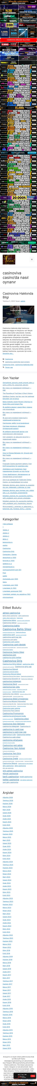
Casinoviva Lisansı (7, 691)
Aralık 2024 (7, 849)
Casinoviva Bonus (21, 632)
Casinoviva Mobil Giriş (18, 696)
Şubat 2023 (7, 917)
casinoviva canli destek (21, 635)
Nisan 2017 (7, 990)
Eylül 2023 (6, 895)
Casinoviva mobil (7, 696)
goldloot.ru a (7, 564)
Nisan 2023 (7, 911)
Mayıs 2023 (7, 907)
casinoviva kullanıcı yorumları (9, 689)
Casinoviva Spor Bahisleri (14, 724)
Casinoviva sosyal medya (8, 721)
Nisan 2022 (7, 947)
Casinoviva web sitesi (11, 737)
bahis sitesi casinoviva (10, 616)
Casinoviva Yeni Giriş (12, 753)
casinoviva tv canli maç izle (14, 732)
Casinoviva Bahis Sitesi (17, 629)
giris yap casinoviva (8, 768)
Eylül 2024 (6, 859)
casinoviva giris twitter (12, 657)
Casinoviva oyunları (21, 706)
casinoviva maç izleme (11, 694)
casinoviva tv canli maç (13, 729)
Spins (5, 582)
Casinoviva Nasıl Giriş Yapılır (25, 704)
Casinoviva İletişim (28, 761)
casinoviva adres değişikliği (23, 620)
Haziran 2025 (7, 834)
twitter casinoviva (11, 779)
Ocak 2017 (6, 996)
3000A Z (6, 536)
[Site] (18, 67)
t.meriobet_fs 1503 (9, 588)
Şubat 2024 (7, 880)
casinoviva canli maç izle (12, 637)
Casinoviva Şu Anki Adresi (25, 763)
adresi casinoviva (11, 613)
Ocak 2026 (7, 816)
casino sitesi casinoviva (9, 618)
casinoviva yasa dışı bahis (9, 742)
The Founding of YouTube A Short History (18, 393)
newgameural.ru (8, 567)
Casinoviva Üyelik (10, 758)
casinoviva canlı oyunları (22, 647)
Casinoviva (9, 359)
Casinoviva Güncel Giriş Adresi (11, 676)
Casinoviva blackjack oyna (9, 632)
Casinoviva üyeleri (19, 761)
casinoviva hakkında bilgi (24, 365)
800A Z (5, 539)
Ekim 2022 (6, 929)
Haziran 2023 (7, 904)
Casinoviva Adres (9, 620)
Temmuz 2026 (8, 800)
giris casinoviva (8, 766)
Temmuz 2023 (8, 901)
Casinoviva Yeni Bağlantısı (9, 751)
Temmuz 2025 (8, 831)
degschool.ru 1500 (9, 557)
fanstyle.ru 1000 (8, 561)
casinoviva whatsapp (13, 740)
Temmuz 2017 (8, 981)
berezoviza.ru (7, 542)
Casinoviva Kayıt (10, 684)
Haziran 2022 (7, 941)
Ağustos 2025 (8, 828)
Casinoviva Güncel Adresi (12, 674)
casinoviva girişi (28, 664)
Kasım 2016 (7, 1002)
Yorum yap (9, 367)
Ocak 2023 (7, 920)
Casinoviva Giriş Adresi (12, 664)
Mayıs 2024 (7, 871)
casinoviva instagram (12, 681)
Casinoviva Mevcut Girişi (25, 694)
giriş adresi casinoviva (13, 771)
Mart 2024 (6, 877)
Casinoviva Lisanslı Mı (22, 689)
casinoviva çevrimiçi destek (25, 758)
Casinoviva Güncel (10, 669)
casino (5, 545)
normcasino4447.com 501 (12, 570)
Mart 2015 (6, 1045)
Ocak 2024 (7, 883)
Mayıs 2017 (7, 987)
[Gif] (18, 108)
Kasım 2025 (7, 822)
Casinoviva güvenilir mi (27, 676)
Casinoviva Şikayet (10, 763)
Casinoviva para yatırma (11, 708)
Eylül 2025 (6, 825)
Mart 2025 (6, 840)
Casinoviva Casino (8, 649)
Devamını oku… (8, 353)
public (5, 576)
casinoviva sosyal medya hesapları (23, 721)
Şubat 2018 (7, 969)
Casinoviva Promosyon (13, 713)
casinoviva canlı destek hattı (9, 647)
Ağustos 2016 (8, 1008)
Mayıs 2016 (7, 1018)
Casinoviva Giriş (8, 365)
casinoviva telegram (11, 726)
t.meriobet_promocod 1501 (12, 591)
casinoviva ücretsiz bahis (8, 761)
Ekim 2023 (6, 892)
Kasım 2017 (7, 975)
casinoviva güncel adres (10, 672)
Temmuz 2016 (8, 1011)
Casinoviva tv (25, 726)
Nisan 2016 (7, 1021)
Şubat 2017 (7, 993)
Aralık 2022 (7, 923)
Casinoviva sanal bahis (8, 719)
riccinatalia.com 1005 (10, 579)
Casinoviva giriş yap (23, 667)
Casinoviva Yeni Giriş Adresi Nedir (10, 756)
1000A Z (6, 530)
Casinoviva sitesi (21, 719)
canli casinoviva (23, 616)
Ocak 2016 (6, 1024)
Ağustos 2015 (8, 1030)
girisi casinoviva (20, 766)
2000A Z (6, 533)
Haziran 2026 (7, 803)
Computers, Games (10, 554)
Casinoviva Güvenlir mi (11, 679)
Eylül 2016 (6, 1005)
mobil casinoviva (26, 777)
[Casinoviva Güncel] (9, 259)
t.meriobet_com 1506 (10, 585)
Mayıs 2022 (7, 944)
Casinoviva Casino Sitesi (13, 652)
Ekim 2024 (6, 855)
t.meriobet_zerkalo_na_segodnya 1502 (16, 594)
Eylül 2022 (6, 932)
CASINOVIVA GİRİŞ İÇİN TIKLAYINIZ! (18, 40)
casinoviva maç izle (18, 692)
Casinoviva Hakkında (27, 679)
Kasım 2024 (7, 852)
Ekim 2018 (6, 950)
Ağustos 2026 (8, 797)
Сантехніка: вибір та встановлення (16, 423)
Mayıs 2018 (7, 963)
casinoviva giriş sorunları (8, 667)
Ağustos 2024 (8, 862)
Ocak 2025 (7, 846)
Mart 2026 (6, 810)
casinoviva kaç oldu (11, 687)
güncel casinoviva (10, 773)
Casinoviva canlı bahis (10, 639)
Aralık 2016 (7, 999)
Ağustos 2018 (8, 956)
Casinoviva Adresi (9, 623)
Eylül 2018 (6, 953)
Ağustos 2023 (8, 898)
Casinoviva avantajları (22, 623)
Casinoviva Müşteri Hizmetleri (14, 701)
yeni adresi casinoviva (26, 780)
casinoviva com (9, 655)
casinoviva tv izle (9, 735)
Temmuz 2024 (8, 865)
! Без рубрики (8, 524)
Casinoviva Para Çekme (11, 711)
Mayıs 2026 (7, 807)
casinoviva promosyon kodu (14, 716)
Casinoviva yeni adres (13, 745)
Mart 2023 (6, 914)
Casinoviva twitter (24, 735)
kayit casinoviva (11, 776)
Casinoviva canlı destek (14, 644)
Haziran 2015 (7, 1036)
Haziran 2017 (7, 984)
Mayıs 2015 (7, 1039)
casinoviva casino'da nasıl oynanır (17, 362)
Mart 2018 (6, 966)
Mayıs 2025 (7, 837)
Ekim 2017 (6, 978)
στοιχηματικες (8, 597)
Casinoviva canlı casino (11, 642)
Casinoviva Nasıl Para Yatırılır (9, 706)
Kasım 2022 (7, 926)
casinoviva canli (9, 635)
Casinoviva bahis (11, 625)
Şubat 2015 (7, 1048)
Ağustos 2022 (8, 935)
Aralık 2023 (7, 886)
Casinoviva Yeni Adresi (14, 748)
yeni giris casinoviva (10, 782)
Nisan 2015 (7, 1042)
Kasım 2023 (7, 889)
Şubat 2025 (7, 843)
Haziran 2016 (7, 1015)
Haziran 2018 (7, 959)
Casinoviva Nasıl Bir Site (9, 704)
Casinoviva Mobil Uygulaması (15, 699)
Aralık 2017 (7, 972)
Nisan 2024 (7, 874)
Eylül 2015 (6, 1027)
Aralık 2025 (7, 819)
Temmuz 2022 (8, 938)
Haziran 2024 (7, 868)
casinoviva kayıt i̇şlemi (23, 684)
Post (4, 573)
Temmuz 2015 (8, 1033)
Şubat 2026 (7, 813)
